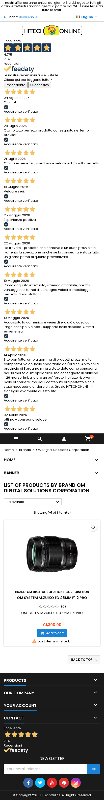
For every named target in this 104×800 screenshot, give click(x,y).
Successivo (39, 85)
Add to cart (52, 633)
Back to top (84, 659)
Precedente (15, 85)
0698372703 (29, 17)
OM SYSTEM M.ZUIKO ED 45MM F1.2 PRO (52, 597)
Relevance (33, 502)
